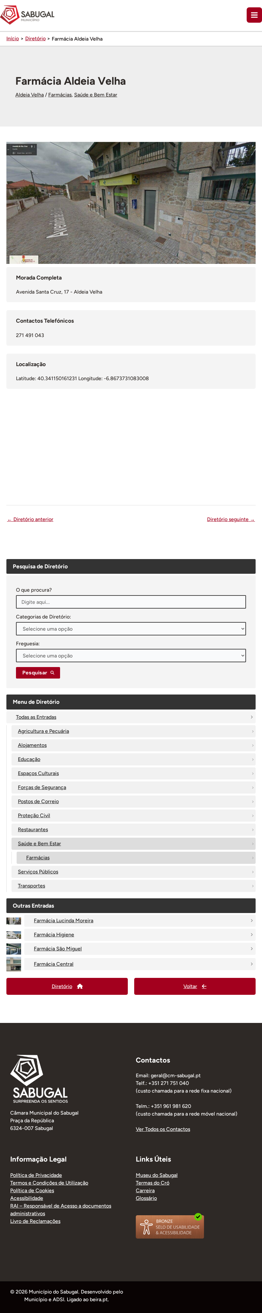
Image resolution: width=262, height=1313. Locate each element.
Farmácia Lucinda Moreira (63, 921)
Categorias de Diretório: (43, 617)
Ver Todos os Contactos (163, 1129)
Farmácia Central (53, 964)
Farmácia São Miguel (58, 949)
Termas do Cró (152, 1183)
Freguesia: (28, 644)
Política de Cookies (32, 1190)
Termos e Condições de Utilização (49, 1183)
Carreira (145, 1190)
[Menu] (254, 15)
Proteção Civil (34, 815)
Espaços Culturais (38, 773)
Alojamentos (32, 745)
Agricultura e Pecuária (43, 731)
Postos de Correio (38, 801)
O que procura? (34, 590)
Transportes (31, 886)
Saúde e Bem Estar (95, 95)
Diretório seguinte (231, 519)
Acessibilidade (26, 1198)
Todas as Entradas (36, 717)
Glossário (146, 1198)
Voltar (190, 986)
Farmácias (60, 95)
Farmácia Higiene (54, 935)
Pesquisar (34, 672)
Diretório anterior (30, 519)
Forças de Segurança (42, 787)
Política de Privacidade (36, 1175)
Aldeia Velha (29, 95)
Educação (29, 759)
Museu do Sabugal (157, 1175)
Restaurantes (33, 829)
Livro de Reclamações (35, 1221)
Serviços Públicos (38, 872)
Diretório (62, 986)
